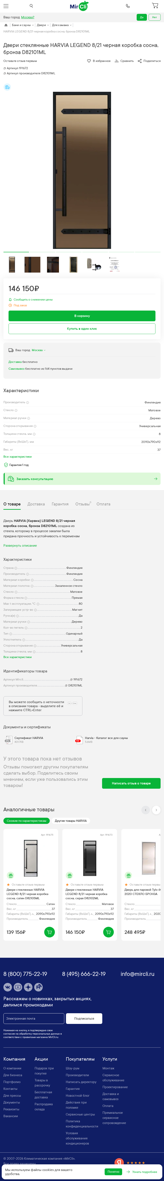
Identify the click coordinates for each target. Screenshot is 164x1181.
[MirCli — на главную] (79, 6)
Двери (41, 25)
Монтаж (108, 1068)
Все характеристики (17, 456)
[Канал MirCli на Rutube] (38, 987)
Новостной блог (77, 1096)
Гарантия (73, 1089)
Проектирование (115, 1087)
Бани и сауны (21, 25)
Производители (77, 1075)
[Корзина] (155, 6)
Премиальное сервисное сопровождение (114, 1118)
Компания (14, 1059)
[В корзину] (49, 932)
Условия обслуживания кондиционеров (77, 1138)
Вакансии (10, 1116)
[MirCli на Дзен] (28, 987)
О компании (12, 1068)
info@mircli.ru (137, 974)
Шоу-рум (72, 1068)
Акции (41, 1059)
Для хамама (60, 25)
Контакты (10, 1089)
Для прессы (12, 1096)
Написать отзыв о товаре (131, 783)
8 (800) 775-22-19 (25, 974)
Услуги (109, 1059)
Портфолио (11, 1082)
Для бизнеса (12, 1075)
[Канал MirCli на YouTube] (18, 987)
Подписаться (84, 1018)
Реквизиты (11, 1109)
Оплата (107, 1106)
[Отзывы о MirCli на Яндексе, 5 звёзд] (129, 1163)
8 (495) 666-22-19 (84, 974)
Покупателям (80, 1059)
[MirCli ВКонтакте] (7, 987)
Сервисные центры (80, 1114)
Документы (11, 1102)
